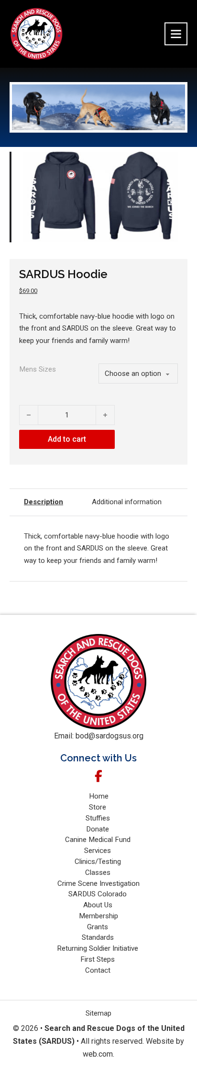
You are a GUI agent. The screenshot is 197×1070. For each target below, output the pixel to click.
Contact (98, 970)
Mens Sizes (38, 369)
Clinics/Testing (99, 861)
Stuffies (99, 818)
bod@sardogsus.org (109, 735)
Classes (98, 872)
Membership (98, 916)
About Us (98, 905)
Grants (98, 927)
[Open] (175, 33)
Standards (99, 937)
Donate (98, 829)
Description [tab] (43, 502)
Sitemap (98, 1013)
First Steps (98, 959)
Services (98, 850)
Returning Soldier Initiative (98, 948)
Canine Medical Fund (98, 839)
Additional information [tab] (127, 502)
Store (98, 807)
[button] (174, 164)
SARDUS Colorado (98, 894)
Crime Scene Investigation (98, 883)
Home (99, 796)
